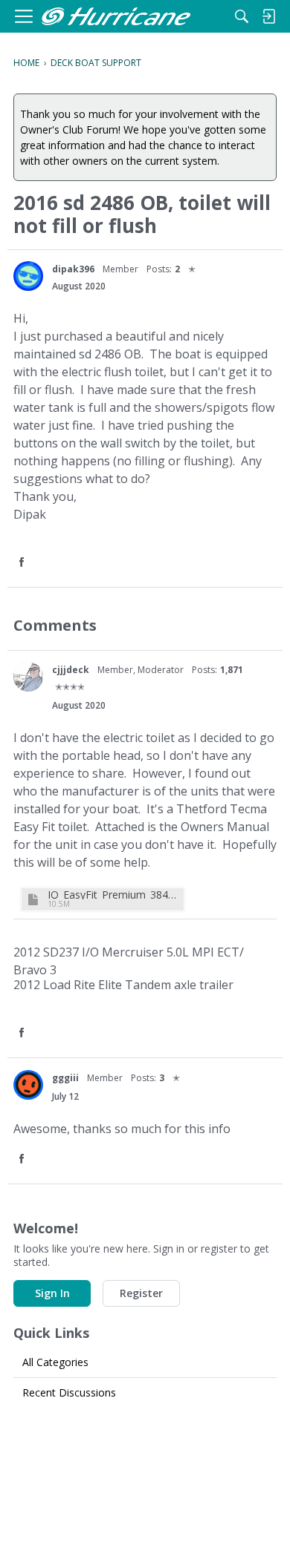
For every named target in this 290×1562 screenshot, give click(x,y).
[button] (23, 563)
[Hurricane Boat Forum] (116, 16)
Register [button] (141, 1293)
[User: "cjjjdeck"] (28, 677)
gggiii (65, 1078)
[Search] (241, 16)
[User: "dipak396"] (28, 276)
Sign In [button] (52, 1293)
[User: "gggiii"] (28, 1085)
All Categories (55, 1362)
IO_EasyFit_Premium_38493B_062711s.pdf (114, 894)
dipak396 (73, 269)
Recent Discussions (69, 1392)
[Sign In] (268, 16)
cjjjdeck (70, 669)
